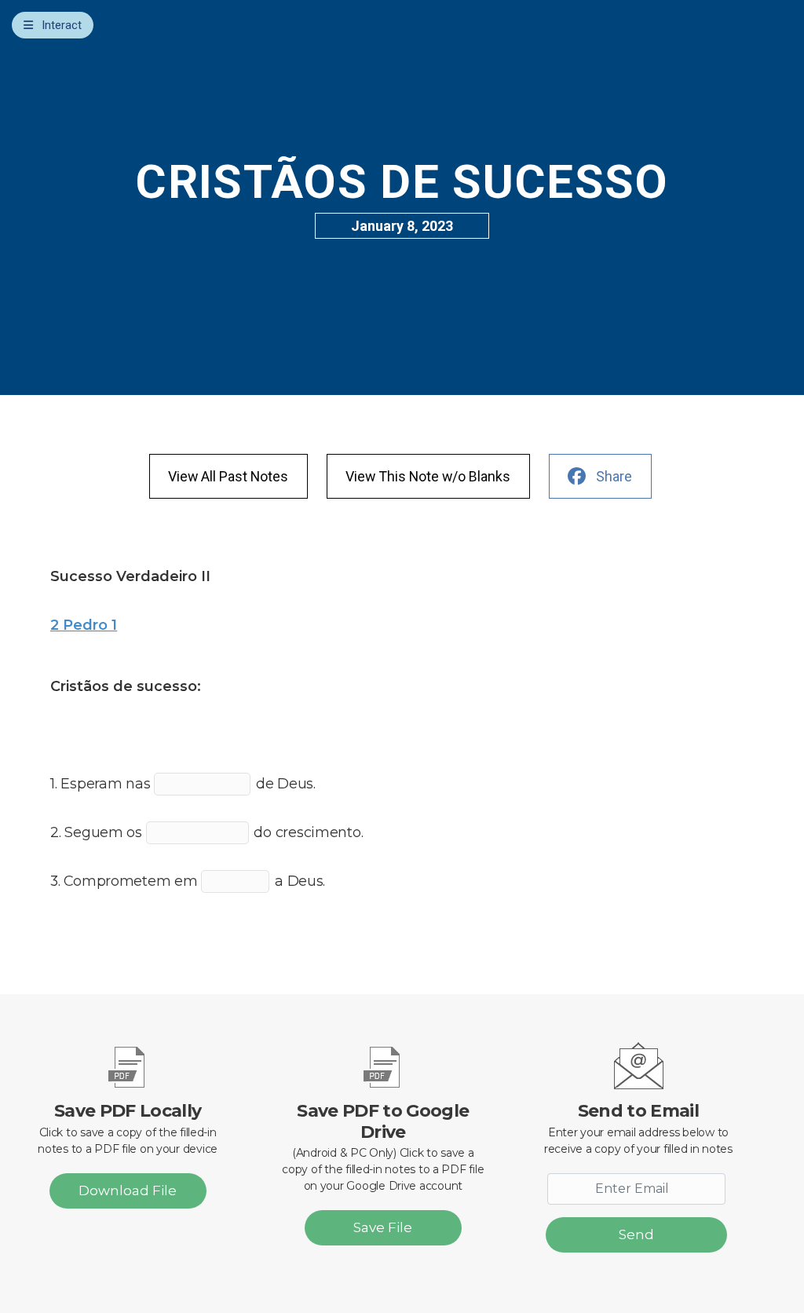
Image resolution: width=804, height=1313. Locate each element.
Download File (128, 1190)
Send (636, 1234)
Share (614, 476)
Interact (62, 25)
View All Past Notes (228, 476)
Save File (382, 1227)
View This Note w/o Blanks (427, 476)
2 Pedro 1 (83, 624)
